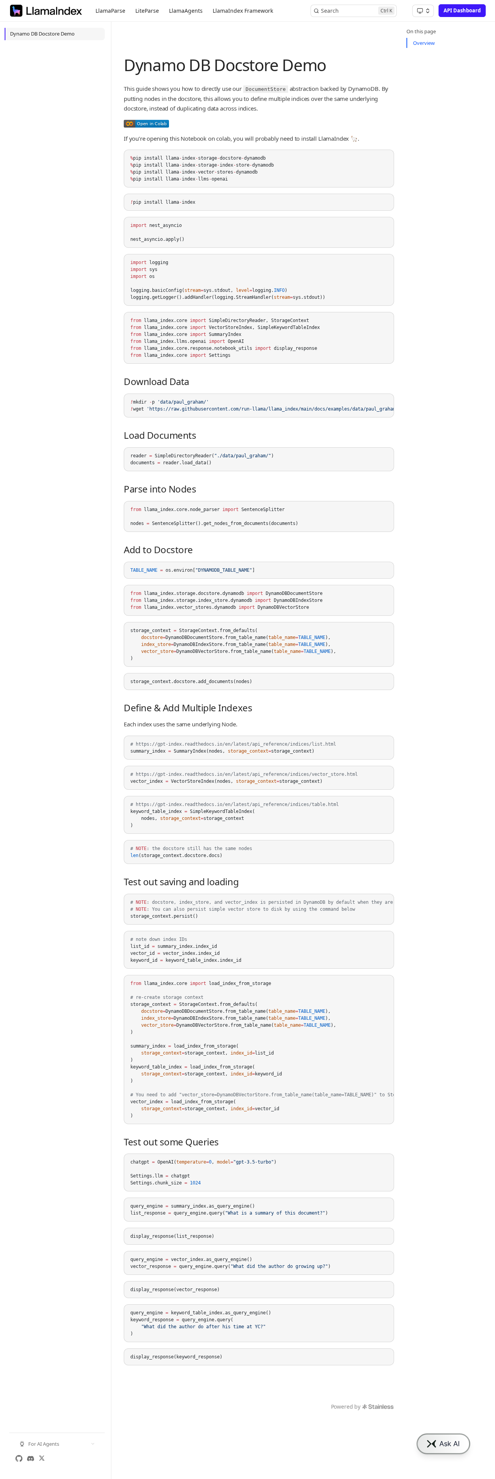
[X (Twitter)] (42, 1458)
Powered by (345, 1406)
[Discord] (30, 1458)
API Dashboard (462, 10)
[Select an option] (423, 11)
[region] (259, 405)
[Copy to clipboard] (384, 159)
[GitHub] (18, 1458)
